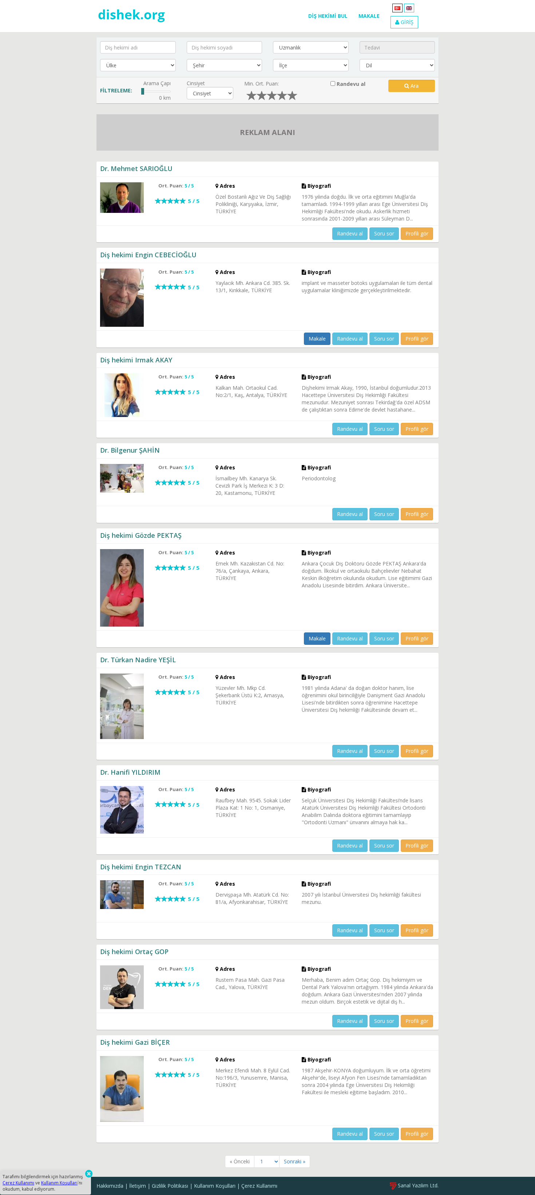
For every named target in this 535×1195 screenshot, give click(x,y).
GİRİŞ (406, 22)
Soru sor (384, 233)
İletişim (137, 1185)
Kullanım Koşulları (214, 1185)
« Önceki (240, 1161)
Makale (317, 338)
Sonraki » (294, 1161)
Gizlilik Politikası (170, 1185)
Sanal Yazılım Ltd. (417, 1185)
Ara (414, 85)
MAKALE (369, 15)
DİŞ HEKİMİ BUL (328, 15)
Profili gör (416, 233)
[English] (409, 7)
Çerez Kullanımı (259, 1185)
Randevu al (350, 83)
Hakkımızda (109, 1185)
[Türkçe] (397, 7)
